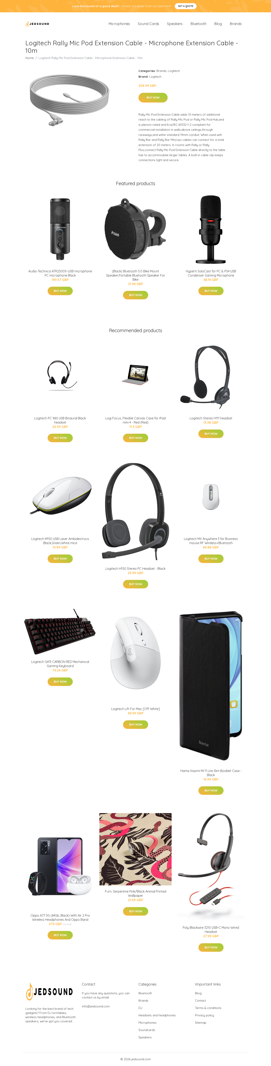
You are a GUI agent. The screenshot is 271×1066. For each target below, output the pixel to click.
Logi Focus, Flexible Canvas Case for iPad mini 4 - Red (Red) (135, 420)
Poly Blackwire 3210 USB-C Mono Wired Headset (211, 930)
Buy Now (153, 97)
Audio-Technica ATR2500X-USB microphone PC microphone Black (60, 273)
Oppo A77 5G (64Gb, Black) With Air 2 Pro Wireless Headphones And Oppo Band (60, 917)
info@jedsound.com (96, 1006)
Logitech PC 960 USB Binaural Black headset (60, 420)
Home (29, 58)
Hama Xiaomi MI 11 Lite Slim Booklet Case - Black (211, 773)
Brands (236, 23)
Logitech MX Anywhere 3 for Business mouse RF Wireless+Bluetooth (211, 541)
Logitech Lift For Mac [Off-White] (135, 709)
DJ (140, 1008)
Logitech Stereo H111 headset (211, 418)
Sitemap (200, 1022)
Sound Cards (148, 23)
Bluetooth (198, 23)
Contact (200, 1000)
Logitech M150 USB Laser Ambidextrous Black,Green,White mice (60, 541)
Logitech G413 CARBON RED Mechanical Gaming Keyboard (60, 664)
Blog (218, 23)
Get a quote (185, 6)
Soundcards (146, 1030)
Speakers (175, 23)
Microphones (119, 23)
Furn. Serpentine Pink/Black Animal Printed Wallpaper (135, 893)
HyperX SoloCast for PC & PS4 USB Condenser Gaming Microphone (211, 273)
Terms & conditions (208, 1008)
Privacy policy (204, 1015)
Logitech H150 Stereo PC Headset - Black (135, 569)
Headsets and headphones (157, 1015)
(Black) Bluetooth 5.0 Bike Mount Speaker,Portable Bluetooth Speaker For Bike (135, 275)
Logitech (174, 71)
